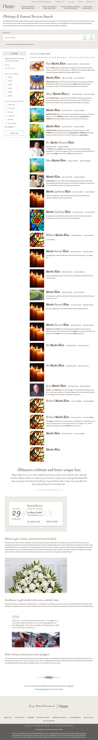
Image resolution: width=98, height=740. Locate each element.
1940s (10, 84)
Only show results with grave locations (20, 44)
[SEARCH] (91, 36)
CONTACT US (59, 2)
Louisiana (11, 116)
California (11, 104)
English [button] (89, 2)
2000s (10, 96)
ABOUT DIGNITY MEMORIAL (41, 2)
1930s (10, 81)
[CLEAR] (84, 36)
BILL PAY (71, 2)
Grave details (50, 239)
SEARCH (6, 33)
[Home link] (9, 6)
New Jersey (12, 123)
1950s (10, 88)
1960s (10, 92)
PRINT (80, 2)
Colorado (11, 108)
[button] (29, 7)
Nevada (10, 119)
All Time (11, 68)
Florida (10, 112)
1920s (10, 77)
